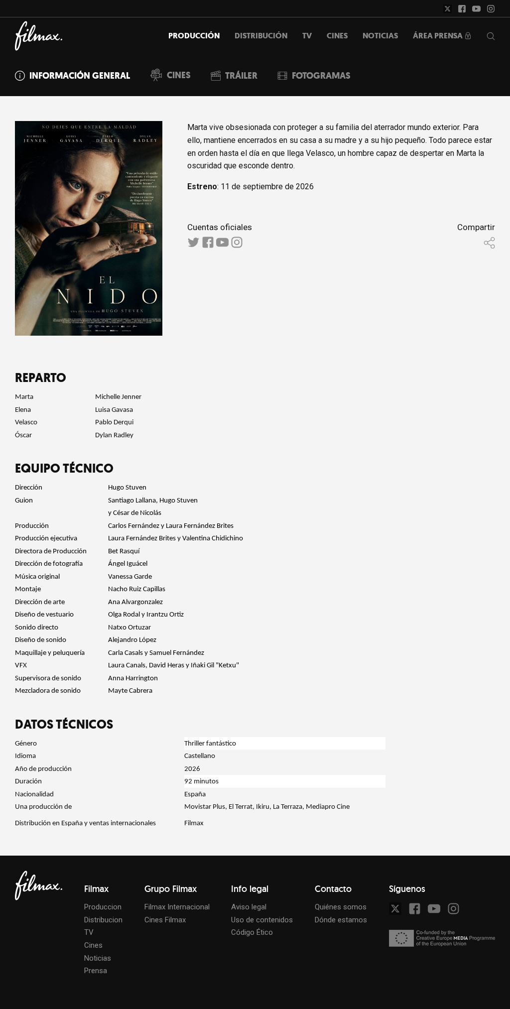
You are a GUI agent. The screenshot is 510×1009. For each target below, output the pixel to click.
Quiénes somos (341, 906)
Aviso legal (248, 906)
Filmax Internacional (177, 906)
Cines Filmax (165, 919)
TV (89, 932)
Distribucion (103, 919)
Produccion (103, 906)
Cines (93, 945)
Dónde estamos (341, 919)
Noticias (97, 958)
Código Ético (252, 932)
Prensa (95, 970)
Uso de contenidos (262, 919)
